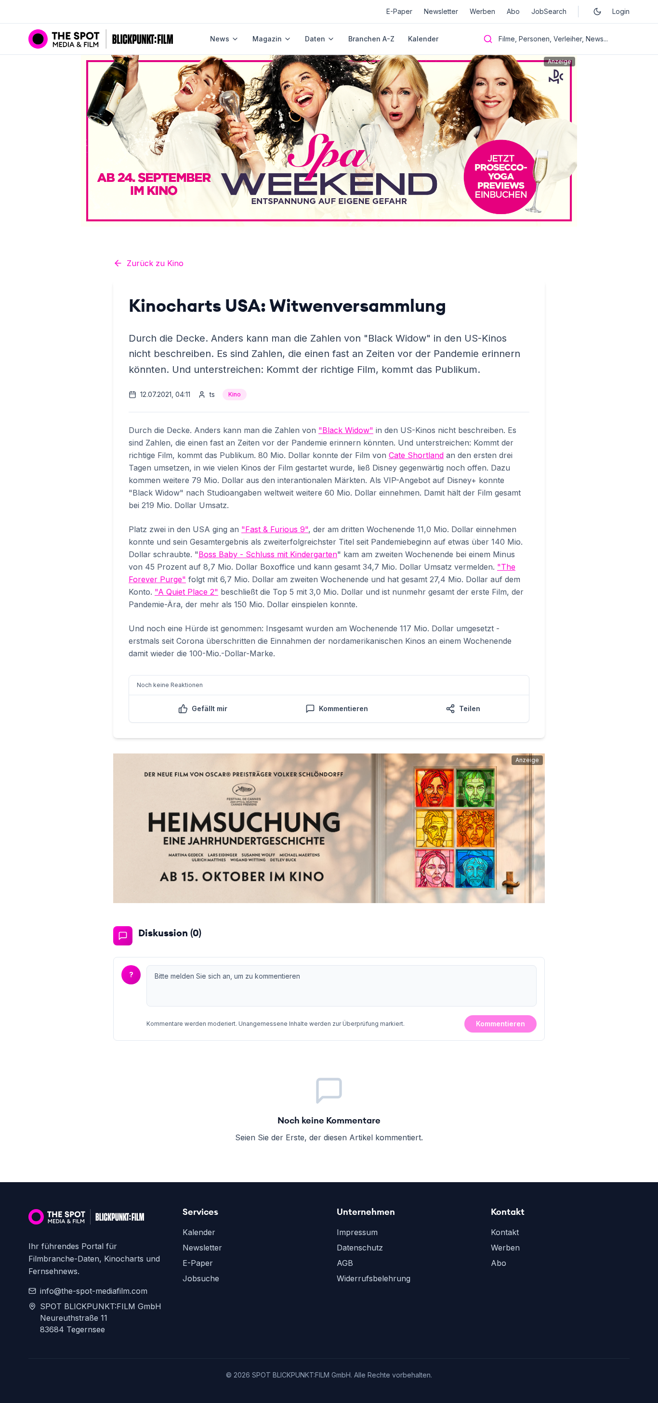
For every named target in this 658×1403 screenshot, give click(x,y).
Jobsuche (201, 1278)
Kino (234, 394)
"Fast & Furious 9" (274, 529)
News (219, 39)
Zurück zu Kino (155, 263)
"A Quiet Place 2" (186, 592)
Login (621, 11)
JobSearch (548, 11)
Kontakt (505, 1232)
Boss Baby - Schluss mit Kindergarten (267, 554)
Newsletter (441, 11)
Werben (482, 11)
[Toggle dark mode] (597, 11)
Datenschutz (360, 1247)
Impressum (357, 1232)
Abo (513, 11)
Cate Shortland (416, 455)
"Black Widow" (345, 430)
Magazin (267, 39)
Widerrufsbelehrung (373, 1278)
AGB (345, 1263)
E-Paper (399, 11)
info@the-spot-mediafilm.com (93, 1291)
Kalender (423, 39)
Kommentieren (500, 1024)
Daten (315, 39)
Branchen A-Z (371, 39)
